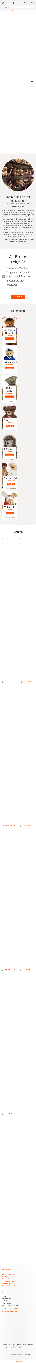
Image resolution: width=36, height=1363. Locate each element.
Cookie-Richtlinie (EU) (8, 1285)
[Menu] (32, 81)
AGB (3, 1271)
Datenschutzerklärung (8, 1274)
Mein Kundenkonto (7, 1269)
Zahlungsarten (6, 1283)
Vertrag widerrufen (18, 1361)
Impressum (5, 1276)
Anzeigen (9, 339)
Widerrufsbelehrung (8, 1281)
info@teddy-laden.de (11, 1311)
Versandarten (6, 1278)
